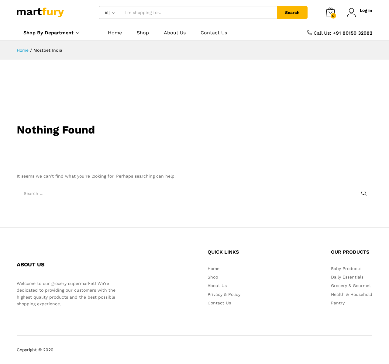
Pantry (338, 302)
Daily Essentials (347, 277)
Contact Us (214, 32)
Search (292, 12)
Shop (143, 32)
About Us (175, 32)
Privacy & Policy (224, 294)
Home (115, 32)
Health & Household (351, 294)
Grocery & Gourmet (351, 285)
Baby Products (346, 268)
